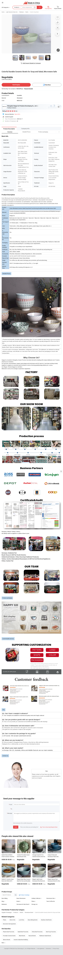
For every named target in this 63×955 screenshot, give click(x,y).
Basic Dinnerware (21, 898)
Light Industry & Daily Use (11, 12)
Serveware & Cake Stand (23, 904)
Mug (3, 901)
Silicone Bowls (6, 939)
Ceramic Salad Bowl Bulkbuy (21, 939)
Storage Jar (34, 904)
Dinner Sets (12, 920)
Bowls (27, 12)
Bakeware (4, 904)
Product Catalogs (24, 895)
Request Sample (28, 88)
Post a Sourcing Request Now (48, 827)
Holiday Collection (36, 898)
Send (15, 827)
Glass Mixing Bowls (32, 920)
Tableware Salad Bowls (45, 935)
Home (3, 12)
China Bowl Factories (37, 931)
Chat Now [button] (48, 85)
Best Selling (4, 898)
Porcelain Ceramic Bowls (9, 935)
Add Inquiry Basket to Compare (32, 63)
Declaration (48, 948)
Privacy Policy (56, 948)
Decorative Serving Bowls (9, 924)
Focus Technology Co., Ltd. (21, 948)
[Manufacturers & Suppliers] (31, 2)
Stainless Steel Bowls (46, 920)
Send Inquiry (16, 85)
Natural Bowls (32, 935)
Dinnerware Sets (50, 898)
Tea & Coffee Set (50, 901)
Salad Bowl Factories (23, 931)
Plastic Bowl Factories (8, 931)
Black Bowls (22, 935)
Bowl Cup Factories (51, 931)
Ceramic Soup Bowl (34, 12)
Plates (33, 901)
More (3, 942)
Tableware (21, 12)
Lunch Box (21, 920)
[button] (56, 131)
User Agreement (40, 948)
